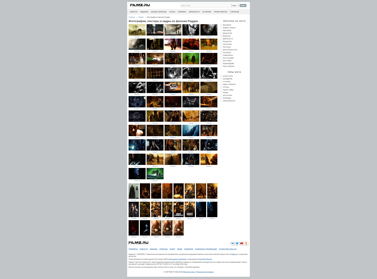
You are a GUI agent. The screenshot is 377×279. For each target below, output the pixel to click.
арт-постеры (227, 95)
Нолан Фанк (227, 44)
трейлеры (182, 12)
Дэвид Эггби (227, 33)
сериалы (163, 249)
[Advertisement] (235, 136)
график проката (220, 12)
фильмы (153, 249)
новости (133, 12)
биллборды (227, 98)
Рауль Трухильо (228, 66)
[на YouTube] (241, 243)
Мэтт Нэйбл (227, 61)
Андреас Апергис (229, 28)
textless (225, 92)
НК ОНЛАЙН (206, 12)
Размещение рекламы (205, 272)
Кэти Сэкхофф (228, 58)
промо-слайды (228, 90)
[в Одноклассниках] (246, 243)
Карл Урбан (227, 30)
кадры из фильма (229, 84)
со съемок (226, 81)
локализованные (229, 101)
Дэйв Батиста (228, 39)
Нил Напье (227, 47)
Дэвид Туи (226, 36)
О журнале (234, 12)
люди (179, 249)
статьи (172, 12)
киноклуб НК (194, 12)
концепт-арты (228, 76)
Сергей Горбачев (205, 259)
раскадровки (227, 79)
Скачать (137, 37)
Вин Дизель (227, 25)
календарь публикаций (206, 249)
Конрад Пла (227, 41)
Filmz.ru (234, 254)
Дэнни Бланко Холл (230, 50)
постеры (226, 87)
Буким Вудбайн (228, 63)
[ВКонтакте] (232, 243)
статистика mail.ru (228, 249)
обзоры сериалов (159, 12)
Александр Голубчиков (177, 259)
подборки (188, 249)
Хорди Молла (228, 55)
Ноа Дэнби (227, 52)
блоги (172, 249)
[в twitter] (237, 243)
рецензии (144, 12)
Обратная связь (189, 272)
